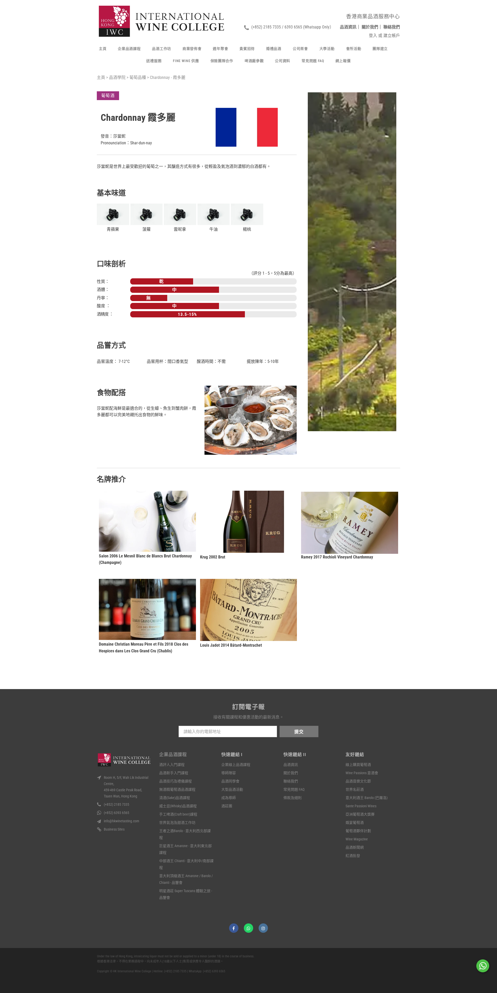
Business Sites (114, 829)
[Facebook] (233, 928)
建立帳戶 (391, 35)
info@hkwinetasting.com (121, 821)
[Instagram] (263, 928)
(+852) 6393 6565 (116, 813)
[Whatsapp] (248, 928)
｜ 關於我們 (367, 27)
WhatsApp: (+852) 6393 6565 (207, 971)
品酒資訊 (345, 27)
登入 (373, 35)
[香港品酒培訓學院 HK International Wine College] (161, 21)
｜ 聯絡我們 (389, 27)
